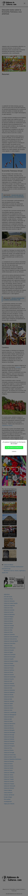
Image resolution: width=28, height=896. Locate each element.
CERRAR (14, 451)
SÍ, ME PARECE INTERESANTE (14, 447)
